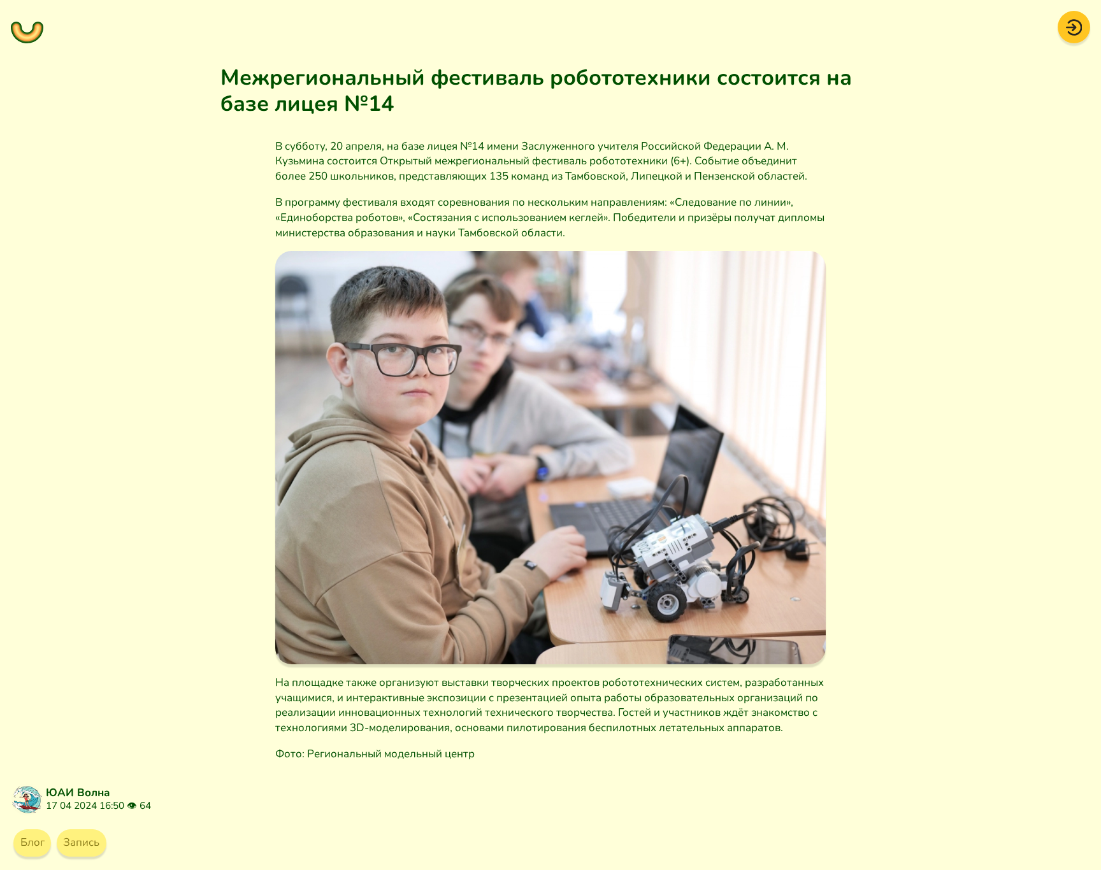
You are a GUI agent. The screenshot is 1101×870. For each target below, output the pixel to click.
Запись (81, 842)
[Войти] (1074, 26)
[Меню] (27, 27)
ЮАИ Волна (78, 792)
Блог (32, 842)
